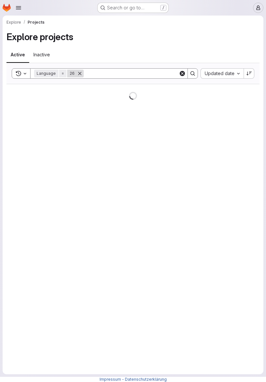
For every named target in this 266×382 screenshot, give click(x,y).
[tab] (17, 55)
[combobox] (222, 73)
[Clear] (182, 73)
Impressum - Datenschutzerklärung (133, 379)
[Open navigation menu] (18, 8)
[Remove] (80, 73)
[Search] (192, 73)
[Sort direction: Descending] (249, 73)
